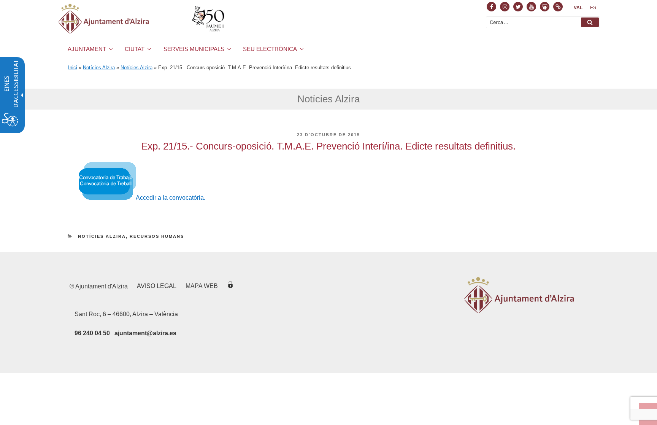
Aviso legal (156, 286)
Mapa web (202, 286)
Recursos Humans (157, 236)
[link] (578, 7)
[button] (590, 22)
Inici (72, 67)
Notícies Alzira (99, 67)
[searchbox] (543, 22)
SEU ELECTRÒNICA (270, 49)
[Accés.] (230, 286)
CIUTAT (134, 49)
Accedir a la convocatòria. (170, 197)
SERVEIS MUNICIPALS (193, 49)
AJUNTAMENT (87, 49)
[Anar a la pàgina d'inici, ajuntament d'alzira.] (143, 18)
